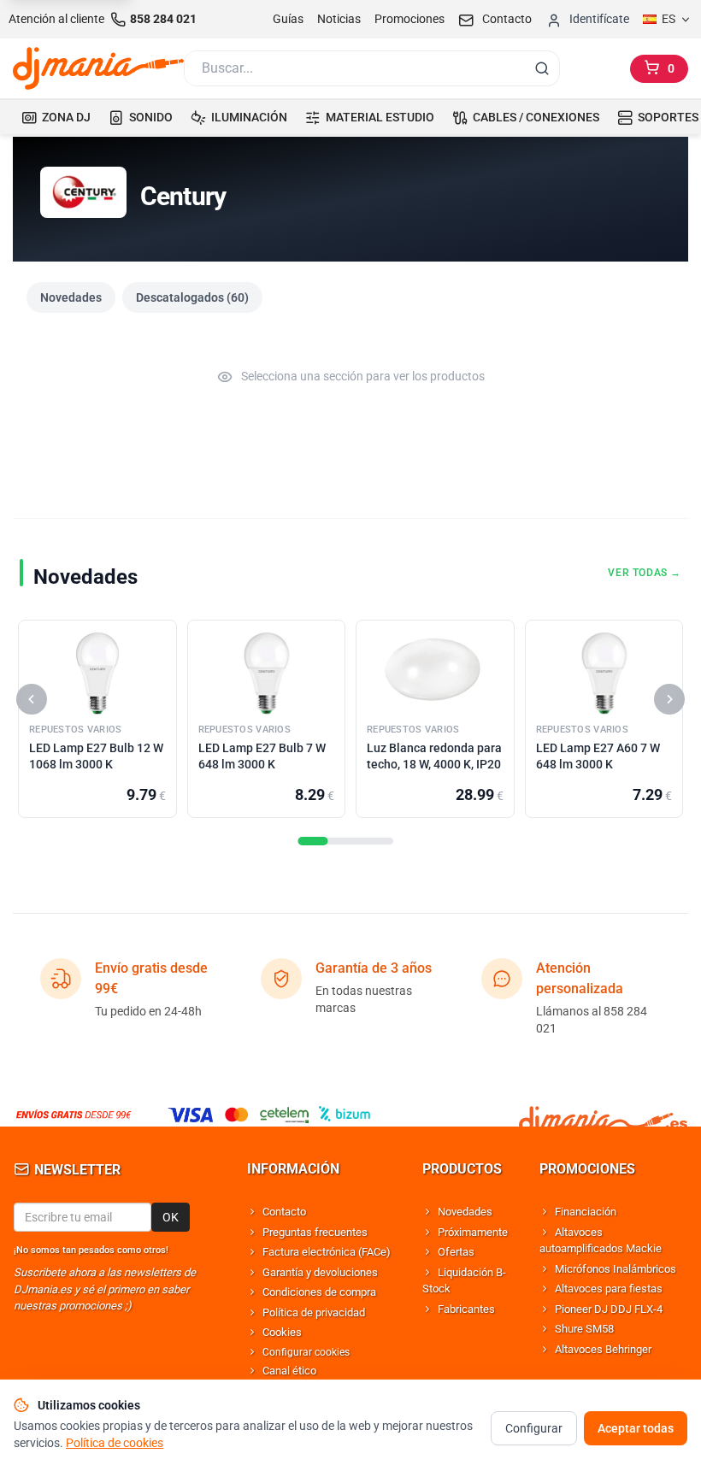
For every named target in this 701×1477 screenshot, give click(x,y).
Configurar (534, 1428)
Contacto (284, 1211)
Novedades (71, 297)
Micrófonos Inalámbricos (615, 1268)
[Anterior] (31, 699)
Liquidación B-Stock (464, 1281)
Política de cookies (114, 1443)
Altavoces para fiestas (609, 1288)
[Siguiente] (669, 699)
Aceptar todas (636, 1428)
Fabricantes (466, 1309)
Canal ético (289, 1370)
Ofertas (456, 1251)
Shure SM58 (584, 1328)
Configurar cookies (306, 1352)
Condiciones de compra (319, 1292)
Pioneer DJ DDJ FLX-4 (609, 1309)
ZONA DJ (66, 117)
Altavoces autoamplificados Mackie (600, 1241)
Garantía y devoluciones (320, 1272)
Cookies (282, 1332)
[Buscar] (542, 68)
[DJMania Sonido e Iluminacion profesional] (603, 1115)
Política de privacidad (313, 1312)
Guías (288, 19)
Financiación (585, 1211)
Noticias (339, 19)
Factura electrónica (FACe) (326, 1251)
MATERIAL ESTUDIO (380, 117)
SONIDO (151, 117)
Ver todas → (644, 573)
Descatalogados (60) (192, 297)
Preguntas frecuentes (315, 1232)
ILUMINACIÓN (249, 117)
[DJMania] (98, 68)
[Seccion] (313, 841)
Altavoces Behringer (603, 1349)
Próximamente (473, 1232)
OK (170, 1217)
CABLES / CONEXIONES (536, 117)
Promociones (409, 19)
